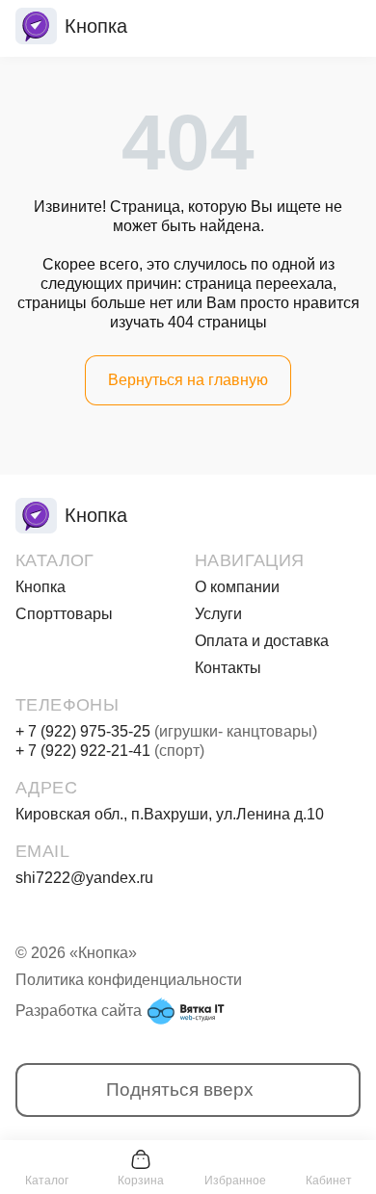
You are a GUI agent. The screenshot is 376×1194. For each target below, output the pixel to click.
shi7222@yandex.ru (84, 878)
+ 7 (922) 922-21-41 (109, 750)
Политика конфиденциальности (128, 980)
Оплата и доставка (262, 641)
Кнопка (40, 587)
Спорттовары (64, 614)
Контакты (228, 668)
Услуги (218, 614)
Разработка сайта (78, 1010)
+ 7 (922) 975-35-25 (166, 731)
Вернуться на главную (188, 380)
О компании (237, 587)
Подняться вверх (180, 1089)
